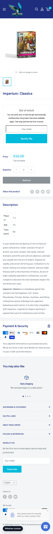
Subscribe (12, 469)
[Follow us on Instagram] (10, 497)
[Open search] (36, 9)
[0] (48, 9)
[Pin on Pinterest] (37, 191)
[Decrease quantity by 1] (16, 170)
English (7, 482)
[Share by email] (48, 191)
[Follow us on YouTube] (16, 497)
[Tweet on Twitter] (43, 191)
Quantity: (7, 169)
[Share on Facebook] (32, 191)
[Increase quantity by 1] (31, 170)
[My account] (42, 9)
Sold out (26, 180)
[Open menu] (4, 9)
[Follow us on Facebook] (5, 497)
